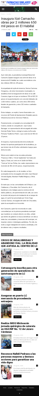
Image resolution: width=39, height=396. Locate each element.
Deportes (24, 388)
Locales (10, 388)
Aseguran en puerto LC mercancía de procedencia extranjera (16, 298)
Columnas (19, 390)
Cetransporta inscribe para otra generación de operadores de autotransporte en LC (19, 271)
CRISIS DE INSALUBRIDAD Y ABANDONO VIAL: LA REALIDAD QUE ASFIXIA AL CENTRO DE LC (19, 243)
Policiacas (17, 388)
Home (3, 14)
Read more (17, 259)
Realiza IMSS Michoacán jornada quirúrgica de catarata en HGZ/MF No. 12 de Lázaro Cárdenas (18, 327)
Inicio (4, 388)
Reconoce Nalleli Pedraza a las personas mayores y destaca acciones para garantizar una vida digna (18, 358)
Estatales (31, 388)
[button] (36, 9)
